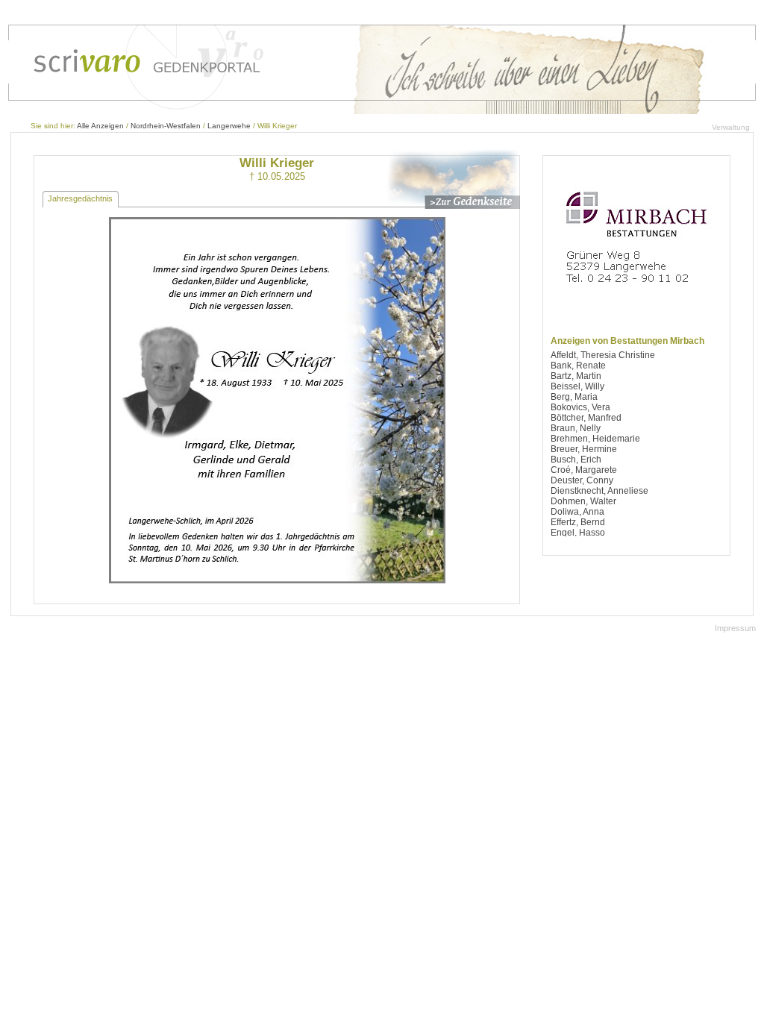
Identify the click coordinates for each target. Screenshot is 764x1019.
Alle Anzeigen (100, 126)
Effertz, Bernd (578, 522)
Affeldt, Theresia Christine (603, 355)
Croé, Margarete (584, 470)
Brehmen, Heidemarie (595, 438)
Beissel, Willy (577, 386)
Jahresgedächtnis (80, 198)
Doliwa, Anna (577, 512)
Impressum (735, 628)
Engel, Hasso (578, 532)
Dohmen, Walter (583, 501)
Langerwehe (229, 126)
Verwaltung (731, 127)
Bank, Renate (578, 365)
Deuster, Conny (582, 480)
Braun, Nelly (576, 428)
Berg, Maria (574, 397)
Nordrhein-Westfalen (166, 126)
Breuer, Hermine (584, 449)
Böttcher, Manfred (586, 418)
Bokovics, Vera (580, 407)
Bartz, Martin (576, 376)
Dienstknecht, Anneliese (599, 491)
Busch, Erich (576, 459)
